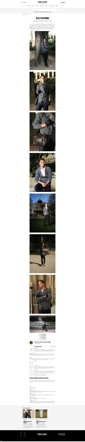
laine (43, 335)
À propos (21, 432)
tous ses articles (37, 343)
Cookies (64, 440)
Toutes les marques (53, 346)
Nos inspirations (41, 5)
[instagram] (21, 2)
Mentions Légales (60, 440)
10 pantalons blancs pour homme (40, 422)
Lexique (25, 436)
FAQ (20, 434)
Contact (24, 432)
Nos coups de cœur (51, 5)
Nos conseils (33, 5)
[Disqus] (42, 394)
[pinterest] (22, 2)
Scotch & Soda (43, 338)
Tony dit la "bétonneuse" (47, 342)
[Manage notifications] (1, 440)
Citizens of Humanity (43, 334)
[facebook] (20, 2)
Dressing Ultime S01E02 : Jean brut (27, 422)
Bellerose (45, 335)
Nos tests (37, 5)
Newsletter (63, 2)
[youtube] (24, 2)
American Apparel (43, 337)
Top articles (56, 5)
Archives (21, 436)
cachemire (31, 27)
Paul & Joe (43, 336)
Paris (45, 27)
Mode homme (28, 5)
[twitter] (23, 2)
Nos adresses (46, 5)
